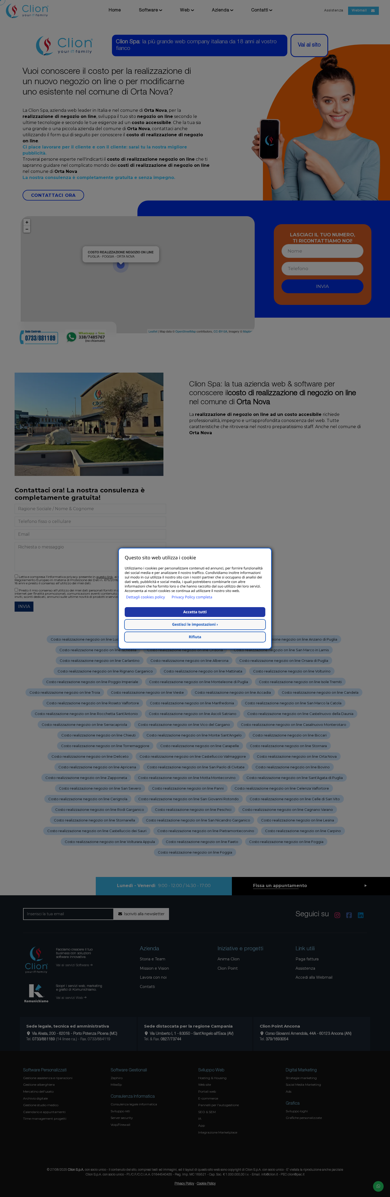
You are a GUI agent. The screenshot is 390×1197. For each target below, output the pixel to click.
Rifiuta (195, 637)
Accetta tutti (195, 612)
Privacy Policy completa (192, 597)
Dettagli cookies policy (145, 597)
